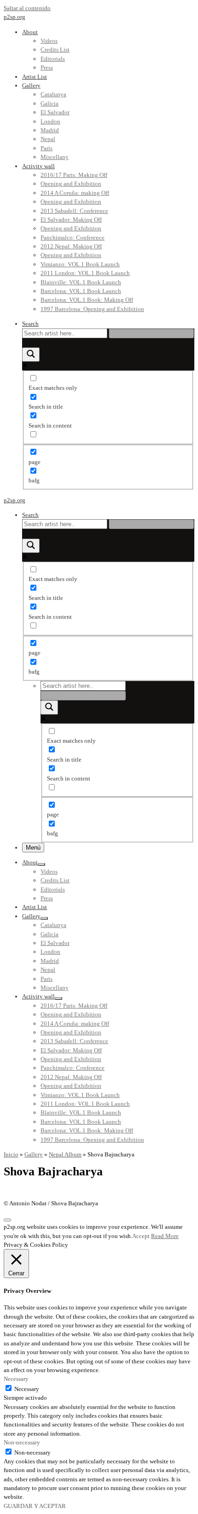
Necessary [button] (16, 1378)
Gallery (33, 1154)
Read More (165, 1235)
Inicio (11, 1154)
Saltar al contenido (27, 8)
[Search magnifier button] (31, 354)
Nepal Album (65, 1154)
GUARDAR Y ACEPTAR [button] (35, 1505)
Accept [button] (141, 1235)
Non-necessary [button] (22, 1442)
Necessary (26, 1388)
